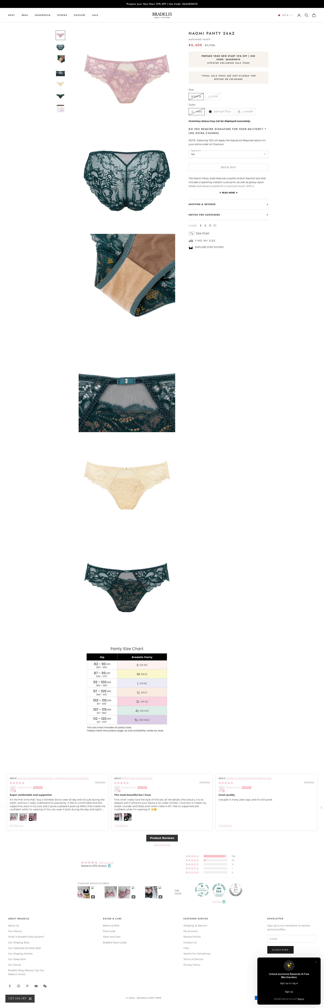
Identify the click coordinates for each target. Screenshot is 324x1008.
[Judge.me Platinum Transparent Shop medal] (202, 890)
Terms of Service (193, 959)
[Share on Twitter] (205, 225)
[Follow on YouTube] (36, 986)
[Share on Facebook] (200, 225)
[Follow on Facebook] (9, 986)
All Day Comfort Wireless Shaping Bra (248, 778)
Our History (15, 931)
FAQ (186, 948)
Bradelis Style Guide (114, 942)
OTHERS (62, 15)
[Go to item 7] (60, 108)
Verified (216, 901)
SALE (95, 15)
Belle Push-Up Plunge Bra (137, 778)
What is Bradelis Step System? (26, 936)
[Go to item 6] (60, 96)
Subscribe (280, 949)
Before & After (111, 925)
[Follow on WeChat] (45, 986)
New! (11, 15)
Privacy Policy (191, 964)
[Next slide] (321, 807)
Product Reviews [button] (162, 838)
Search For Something (196, 953)
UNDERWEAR (42, 15)
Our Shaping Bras (18, 942)
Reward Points (192, 936)
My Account (190, 931)
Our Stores (14, 964)
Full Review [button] (16, 825)
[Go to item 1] (60, 35)
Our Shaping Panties (20, 953)
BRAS (25, 15)
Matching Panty (200, 39)
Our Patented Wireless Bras (24, 948)
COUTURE (80, 15)
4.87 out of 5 (106, 862)
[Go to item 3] (60, 59)
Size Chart (202, 233)
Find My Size (205, 240)
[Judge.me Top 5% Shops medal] (235, 890)
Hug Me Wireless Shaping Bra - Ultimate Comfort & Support (53, 778)
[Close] (30, 998)
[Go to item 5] (60, 84)
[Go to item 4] (60, 71)
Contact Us (190, 942)
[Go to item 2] (60, 47)
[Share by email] (214, 225)
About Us (13, 925)
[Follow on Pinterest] (27, 986)
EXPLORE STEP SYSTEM (209, 247)
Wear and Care (111, 936)
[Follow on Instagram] (18, 986)
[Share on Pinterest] (210, 225)
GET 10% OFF (17, 998)
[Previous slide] (2, 807)
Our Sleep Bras (17, 959)
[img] (17, 782)
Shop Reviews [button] (162, 844)
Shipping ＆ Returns (195, 925)
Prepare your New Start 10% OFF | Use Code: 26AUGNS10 (162, 4)
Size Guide (109, 931)
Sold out (228, 167)
